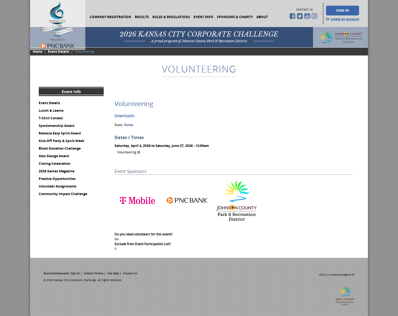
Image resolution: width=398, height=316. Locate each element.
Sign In (342, 10)
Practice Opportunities (57, 178)
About (262, 17)
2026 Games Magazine (56, 171)
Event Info (203, 17)
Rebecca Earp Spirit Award (60, 133)
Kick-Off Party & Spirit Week (61, 141)
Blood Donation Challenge (60, 148)
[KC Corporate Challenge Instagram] (315, 16)
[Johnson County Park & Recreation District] (237, 222)
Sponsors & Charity (235, 17)
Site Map (113, 273)
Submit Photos (93, 273)
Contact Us (130, 273)
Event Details (58, 51)
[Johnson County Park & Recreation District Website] (341, 303)
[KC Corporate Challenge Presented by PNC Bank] (57, 25)
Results (142, 17)
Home (37, 51)
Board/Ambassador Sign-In (62, 273)
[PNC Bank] (187, 222)
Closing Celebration (54, 163)
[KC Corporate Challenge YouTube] (308, 16)
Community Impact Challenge (63, 194)
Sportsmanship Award (56, 125)
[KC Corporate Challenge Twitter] (300, 16)
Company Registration (110, 17)
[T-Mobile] (138, 222)
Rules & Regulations (171, 17)
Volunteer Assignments (57, 186)
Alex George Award (54, 156)
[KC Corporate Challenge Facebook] (293, 16)
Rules (128, 125)
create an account (345, 19)
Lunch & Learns (51, 110)
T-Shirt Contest (51, 118)
